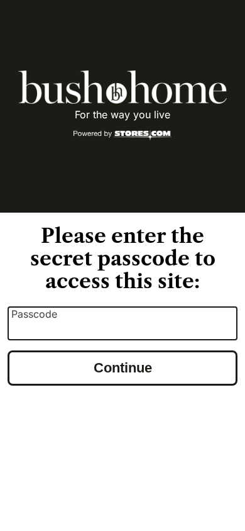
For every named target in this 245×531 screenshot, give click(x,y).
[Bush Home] (122, 87)
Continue (123, 368)
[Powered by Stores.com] (123, 136)
